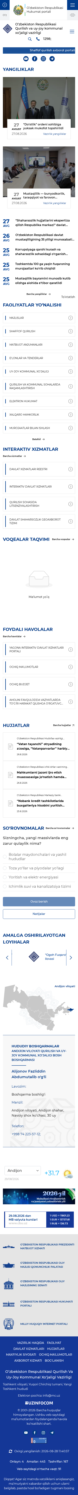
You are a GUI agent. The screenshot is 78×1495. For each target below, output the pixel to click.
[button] (72, 5)
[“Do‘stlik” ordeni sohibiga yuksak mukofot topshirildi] (39, 102)
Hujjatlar (56, 1349)
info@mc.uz (51, 1395)
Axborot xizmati (28, 1360)
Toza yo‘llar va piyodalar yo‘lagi (36, 868)
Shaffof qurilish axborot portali (48, 50)
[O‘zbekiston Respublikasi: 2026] (39, 1196)
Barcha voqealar (61, 539)
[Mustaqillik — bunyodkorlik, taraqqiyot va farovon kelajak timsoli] (39, 171)
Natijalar (39, 914)
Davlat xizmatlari (28, 1349)
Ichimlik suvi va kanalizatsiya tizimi (40, 886)
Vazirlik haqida (30, 1343)
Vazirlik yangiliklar (54, 134)
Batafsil (36, 439)
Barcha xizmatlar (12, 456)
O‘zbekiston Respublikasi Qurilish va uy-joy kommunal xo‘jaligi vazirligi (39, 1374)
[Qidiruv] (30, 39)
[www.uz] (39, 1440)
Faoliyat (54, 1343)
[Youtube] (26, 58)
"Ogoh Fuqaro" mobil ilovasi (48, 957)
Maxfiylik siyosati (21, 1354)
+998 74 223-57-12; (26, 1134)
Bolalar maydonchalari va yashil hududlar (37, 856)
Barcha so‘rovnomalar (58, 828)
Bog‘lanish (54, 1360)
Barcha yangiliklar (36, 294)
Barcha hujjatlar (62, 725)
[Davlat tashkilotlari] (5, 5)
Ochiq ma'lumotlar (55, 1354)
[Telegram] (52, 58)
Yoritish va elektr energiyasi (33, 877)
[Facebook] (34, 58)
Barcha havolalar (12, 636)
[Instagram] (43, 58)
